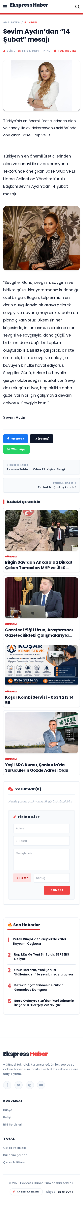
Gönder (57, 890)
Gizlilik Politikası (14, 1148)
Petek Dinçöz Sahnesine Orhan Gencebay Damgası (38, 987)
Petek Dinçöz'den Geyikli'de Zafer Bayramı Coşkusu (39, 941)
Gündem (30, 22)
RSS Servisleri (12, 1125)
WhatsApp (18, 449)
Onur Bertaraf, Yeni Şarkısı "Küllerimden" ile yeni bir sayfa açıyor (43, 972)
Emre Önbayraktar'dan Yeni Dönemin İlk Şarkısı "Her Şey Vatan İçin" (44, 1003)
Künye (7, 1110)
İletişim (8, 1117)
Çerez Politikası (14, 1162)
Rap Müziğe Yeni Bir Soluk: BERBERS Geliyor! (41, 956)
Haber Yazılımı (28, 1191)
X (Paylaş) (42, 438)
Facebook (17, 438)
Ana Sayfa (11, 22)
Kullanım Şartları (15, 1155)
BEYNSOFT (65, 1192)
